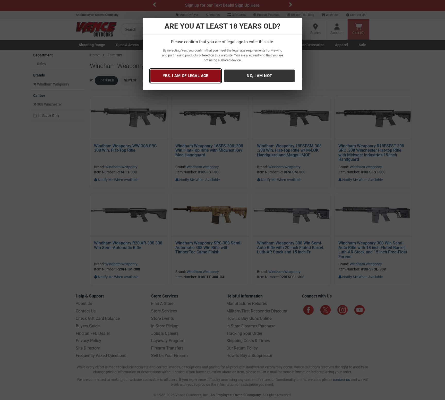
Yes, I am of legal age (185, 75)
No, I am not (259, 75)
